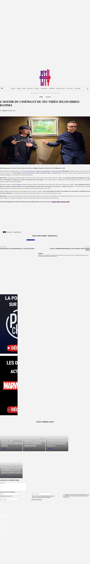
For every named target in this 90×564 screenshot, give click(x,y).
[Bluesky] (6, 70)
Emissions (2, 532)
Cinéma (35, 93)
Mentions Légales (16, 541)
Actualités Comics (3, 522)
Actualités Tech (3, 523)
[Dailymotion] (12, 70)
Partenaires (50, 541)
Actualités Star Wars (4, 528)
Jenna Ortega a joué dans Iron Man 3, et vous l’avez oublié (17, 248)
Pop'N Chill (56, 541)
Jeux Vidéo (4, 448)
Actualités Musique (4, 520)
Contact (10, 541)
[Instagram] (9, 70)
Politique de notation (36, 541)
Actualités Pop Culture (4, 514)
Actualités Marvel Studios (5, 525)
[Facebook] (1, 70)
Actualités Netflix (3, 527)
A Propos (6, 541)
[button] (87, 88)
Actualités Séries (3, 516)
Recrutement (44, 541)
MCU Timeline (62, 541)
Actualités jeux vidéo (4, 519)
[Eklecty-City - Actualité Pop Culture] (45, 77)
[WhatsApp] (24, 113)
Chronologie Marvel (4, 535)
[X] (19, 113)
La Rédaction (2, 533)
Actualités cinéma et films (5, 515)
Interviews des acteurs (4, 531)
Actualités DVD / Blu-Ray (5, 517)
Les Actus (48, 96)
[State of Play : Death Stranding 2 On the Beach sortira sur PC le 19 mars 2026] (11, 464)
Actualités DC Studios (4, 526)
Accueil (32, 93)
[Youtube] (14, 70)
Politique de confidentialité (26, 541)
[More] (29, 113)
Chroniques (2, 530)
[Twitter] (4, 70)
